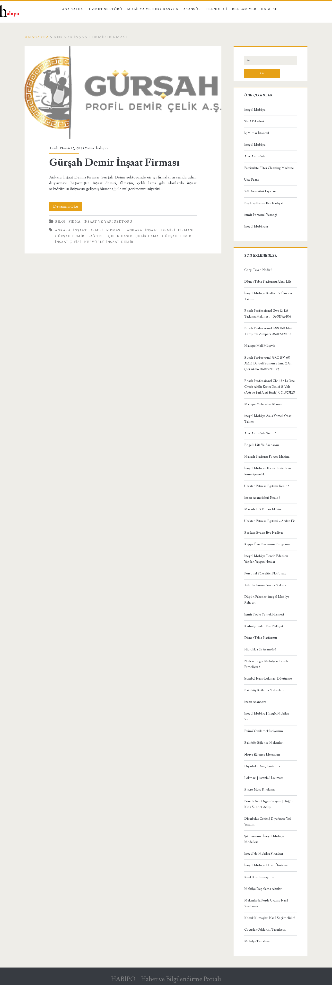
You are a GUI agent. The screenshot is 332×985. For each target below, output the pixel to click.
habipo (102, 148)
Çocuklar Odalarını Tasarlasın (265, 930)
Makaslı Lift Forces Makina (263, 509)
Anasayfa (37, 37)
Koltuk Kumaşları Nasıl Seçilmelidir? (269, 918)
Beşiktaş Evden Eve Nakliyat (263, 203)
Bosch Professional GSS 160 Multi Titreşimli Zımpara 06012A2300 (268, 331)
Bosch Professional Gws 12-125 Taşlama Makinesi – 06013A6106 (267, 314)
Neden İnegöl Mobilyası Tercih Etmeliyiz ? (266, 664)
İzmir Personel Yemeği (260, 215)
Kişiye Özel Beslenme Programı (267, 544)
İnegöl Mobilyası (256, 226)
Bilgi (60, 222)
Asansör (192, 9)
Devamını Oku (67, 207)
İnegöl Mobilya (254, 110)
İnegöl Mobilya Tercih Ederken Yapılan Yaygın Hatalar (266, 559)
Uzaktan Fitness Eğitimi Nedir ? (266, 486)
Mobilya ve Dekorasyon (152, 9)
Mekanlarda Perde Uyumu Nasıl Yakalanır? (266, 903)
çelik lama (147, 236)
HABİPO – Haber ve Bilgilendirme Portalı (166, 979)
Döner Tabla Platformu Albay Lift (267, 282)
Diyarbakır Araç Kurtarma (262, 766)
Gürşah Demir (177, 236)
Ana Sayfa (72, 9)
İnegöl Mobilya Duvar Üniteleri (266, 865)
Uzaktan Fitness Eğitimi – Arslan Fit (269, 521)
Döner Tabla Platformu (260, 638)
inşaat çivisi (68, 242)
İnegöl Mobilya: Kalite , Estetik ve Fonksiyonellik (267, 471)
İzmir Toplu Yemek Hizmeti (264, 614)
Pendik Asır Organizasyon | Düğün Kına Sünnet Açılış (269, 804)
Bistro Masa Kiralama (259, 789)
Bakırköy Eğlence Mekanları (263, 743)
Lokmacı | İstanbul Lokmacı (263, 778)
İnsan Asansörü (255, 702)
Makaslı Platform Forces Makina (266, 457)
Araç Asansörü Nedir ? (260, 433)
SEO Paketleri (254, 121)
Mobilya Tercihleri (257, 941)
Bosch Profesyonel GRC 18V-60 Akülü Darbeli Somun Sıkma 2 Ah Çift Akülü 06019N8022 (267, 363)
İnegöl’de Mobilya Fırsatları (263, 854)
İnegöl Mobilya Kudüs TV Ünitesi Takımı (268, 296)
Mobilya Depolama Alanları (263, 889)
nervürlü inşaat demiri (109, 242)
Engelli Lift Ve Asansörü (261, 445)
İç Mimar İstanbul (256, 133)
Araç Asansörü (254, 156)
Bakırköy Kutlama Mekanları (264, 690)
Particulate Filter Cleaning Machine (269, 168)
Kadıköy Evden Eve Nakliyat (263, 626)
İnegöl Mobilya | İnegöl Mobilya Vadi (266, 716)
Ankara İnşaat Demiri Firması (88, 230)
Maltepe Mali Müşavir (259, 346)
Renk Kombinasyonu (259, 877)
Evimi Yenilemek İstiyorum (263, 731)
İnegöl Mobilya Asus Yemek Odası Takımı (268, 419)
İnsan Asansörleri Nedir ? (262, 498)
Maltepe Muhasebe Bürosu (263, 404)
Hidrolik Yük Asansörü (260, 649)
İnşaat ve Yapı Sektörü (108, 222)
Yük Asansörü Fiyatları (260, 191)
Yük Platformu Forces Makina (265, 585)
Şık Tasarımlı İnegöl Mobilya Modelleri (264, 839)
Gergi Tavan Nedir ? (258, 270)
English (269, 9)
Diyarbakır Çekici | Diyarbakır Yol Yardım (267, 821)
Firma (75, 222)
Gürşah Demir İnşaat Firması (123, 92)
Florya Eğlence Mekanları (262, 755)
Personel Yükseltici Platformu (265, 573)
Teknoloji (216, 9)
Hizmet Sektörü (104, 9)
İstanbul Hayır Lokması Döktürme (268, 679)
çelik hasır (120, 236)
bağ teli (96, 236)
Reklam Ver (244, 9)
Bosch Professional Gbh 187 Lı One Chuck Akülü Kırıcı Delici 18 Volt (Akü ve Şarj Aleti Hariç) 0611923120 (269, 387)
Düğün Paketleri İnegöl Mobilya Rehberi (266, 600)
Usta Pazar (251, 180)
